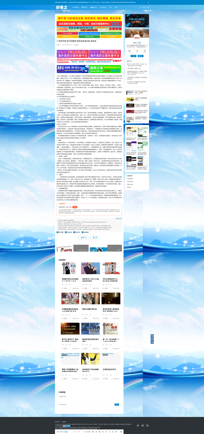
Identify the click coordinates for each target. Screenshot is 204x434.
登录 (144, 7)
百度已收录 (119, 218)
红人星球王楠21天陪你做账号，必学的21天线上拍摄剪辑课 (141, 112)
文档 (110, 7)
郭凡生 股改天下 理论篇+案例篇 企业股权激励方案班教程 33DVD (70, 340)
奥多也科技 (130, 184)
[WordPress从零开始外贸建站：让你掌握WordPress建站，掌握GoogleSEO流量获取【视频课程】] (130, 92)
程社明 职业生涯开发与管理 (90, 340)
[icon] (137, 425)
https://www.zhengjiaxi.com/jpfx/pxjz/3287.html (94, 222)
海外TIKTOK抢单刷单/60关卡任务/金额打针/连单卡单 (131, 168)
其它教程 (61, 232)
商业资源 (57, 421)
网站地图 (122, 424)
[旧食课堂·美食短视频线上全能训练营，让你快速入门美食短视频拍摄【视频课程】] (130, 119)
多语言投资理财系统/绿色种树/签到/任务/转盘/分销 (143, 153)
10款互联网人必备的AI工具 (134, 68)
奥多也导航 (130, 181)
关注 (134, 56)
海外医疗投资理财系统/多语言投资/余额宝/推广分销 (131, 153)
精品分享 (94, 7)
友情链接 (117, 424)
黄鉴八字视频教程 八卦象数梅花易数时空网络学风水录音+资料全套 (70, 370)
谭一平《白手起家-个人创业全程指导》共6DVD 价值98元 (111, 340)
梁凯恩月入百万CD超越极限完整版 (90, 280)
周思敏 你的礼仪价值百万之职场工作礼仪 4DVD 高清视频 (70, 280)
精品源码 (64, 421)
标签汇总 (106, 424)
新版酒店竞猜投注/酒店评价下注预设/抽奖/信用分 (142, 168)
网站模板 (76, 7)
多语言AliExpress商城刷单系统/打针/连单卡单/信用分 (131, 138)
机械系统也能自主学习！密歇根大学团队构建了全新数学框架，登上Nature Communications (137, 73)
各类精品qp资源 (89, 36)
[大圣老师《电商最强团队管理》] (130, 99)
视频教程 (86, 232)
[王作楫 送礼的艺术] (111, 359)
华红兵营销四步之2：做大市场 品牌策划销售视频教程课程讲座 (111, 280)
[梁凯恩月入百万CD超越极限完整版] (90, 268)
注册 (148, 7)
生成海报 (88, 432)
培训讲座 (76, 44)
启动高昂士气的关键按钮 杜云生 (90, 370)
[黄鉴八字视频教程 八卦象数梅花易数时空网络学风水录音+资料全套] (70, 359)
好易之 (58, 44)
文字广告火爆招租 (67, 33)
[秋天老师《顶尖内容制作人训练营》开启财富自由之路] (130, 106)
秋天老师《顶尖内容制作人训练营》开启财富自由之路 (141, 106)
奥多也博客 (130, 178)
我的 (116, 7)
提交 (117, 404)
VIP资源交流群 (59, 426)
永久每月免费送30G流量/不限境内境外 (89, 33)
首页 (56, 12)
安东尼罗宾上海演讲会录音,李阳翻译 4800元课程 (111, 310)
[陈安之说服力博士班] (90, 298)
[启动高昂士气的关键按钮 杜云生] (90, 359)
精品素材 (103, 7)
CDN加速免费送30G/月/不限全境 (111, 33)
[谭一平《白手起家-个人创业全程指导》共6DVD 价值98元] (111, 328)
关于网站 (100, 424)
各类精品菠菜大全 (67, 36)
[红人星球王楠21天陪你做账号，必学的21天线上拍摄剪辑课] (130, 111)
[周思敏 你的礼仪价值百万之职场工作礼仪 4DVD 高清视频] (70, 268)
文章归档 (111, 424)
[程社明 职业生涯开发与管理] (90, 328)
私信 (141, 56)
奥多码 (129, 187)
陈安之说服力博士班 (89, 309)
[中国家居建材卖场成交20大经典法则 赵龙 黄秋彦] (70, 298)
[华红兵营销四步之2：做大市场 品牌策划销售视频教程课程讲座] (111, 268)
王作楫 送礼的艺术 (109, 369)
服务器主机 (128, 424)
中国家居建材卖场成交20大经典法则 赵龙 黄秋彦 (70, 310)
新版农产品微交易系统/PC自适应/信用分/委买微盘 (143, 138)
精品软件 (85, 7)
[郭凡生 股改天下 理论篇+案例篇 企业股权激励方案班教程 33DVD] (70, 328)
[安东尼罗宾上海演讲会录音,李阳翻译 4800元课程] (111, 298)
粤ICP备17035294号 (81, 424)
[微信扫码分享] (93, 431)
